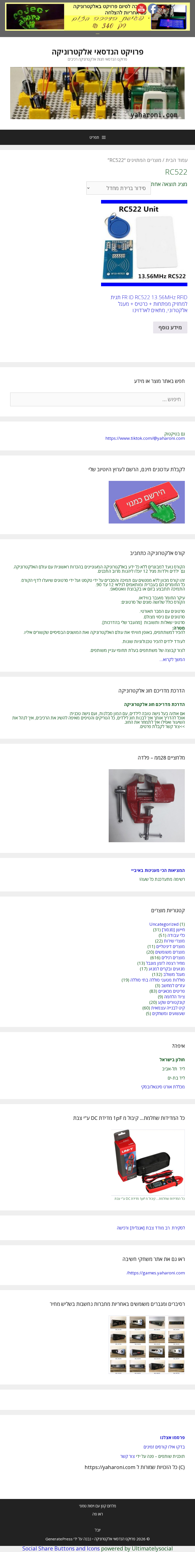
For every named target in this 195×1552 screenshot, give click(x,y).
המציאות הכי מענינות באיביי (157, 870)
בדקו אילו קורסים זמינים (164, 1447)
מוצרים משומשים (170, 952)
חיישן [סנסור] (173, 930)
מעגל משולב (174, 974)
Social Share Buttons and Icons (61, 1548)
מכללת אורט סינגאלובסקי (163, 1087)
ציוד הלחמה (174, 997)
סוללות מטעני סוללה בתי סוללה (157, 980)
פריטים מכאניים (171, 991)
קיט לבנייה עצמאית (168, 1008)
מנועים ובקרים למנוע (167, 969)
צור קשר (127, 1456)
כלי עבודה (176, 935)
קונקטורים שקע (171, 1002)
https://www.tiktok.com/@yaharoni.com (145, 438)
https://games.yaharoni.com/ (156, 1273)
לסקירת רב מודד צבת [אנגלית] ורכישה (151, 1228)
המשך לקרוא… (172, 659)
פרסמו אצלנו (172, 1437)
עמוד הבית (176, 160)
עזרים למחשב (173, 985)
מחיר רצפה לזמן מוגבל (165, 963)
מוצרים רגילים (173, 957)
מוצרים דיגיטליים (170, 946)
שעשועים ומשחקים (168, 1013)
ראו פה (97, 1513)
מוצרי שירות (174, 941)
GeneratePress (59, 1538)
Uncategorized (164, 924)
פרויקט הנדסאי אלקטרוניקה (97, 51)
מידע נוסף (170, 327)
